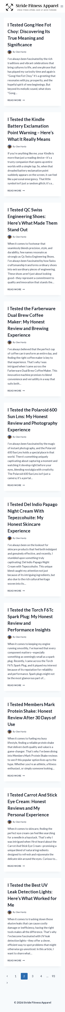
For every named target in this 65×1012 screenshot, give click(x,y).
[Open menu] (62, 6)
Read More (16, 100)
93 (53, 976)
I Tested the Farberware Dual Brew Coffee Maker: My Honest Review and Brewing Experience (32, 322)
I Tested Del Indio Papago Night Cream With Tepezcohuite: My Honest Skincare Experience (32, 517)
